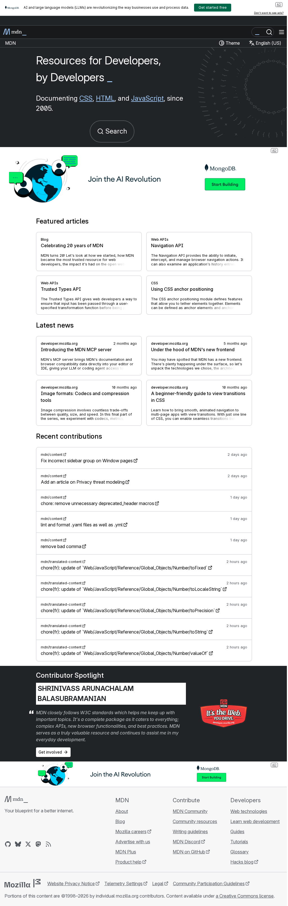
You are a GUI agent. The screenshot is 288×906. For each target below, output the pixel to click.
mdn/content (51, 454)
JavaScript (147, 98)
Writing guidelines (190, 831)
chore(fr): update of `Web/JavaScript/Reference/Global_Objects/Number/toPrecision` (128, 610)
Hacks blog (241, 862)
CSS (86, 98)
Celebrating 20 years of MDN (72, 245)
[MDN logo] (16, 799)
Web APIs (159, 239)
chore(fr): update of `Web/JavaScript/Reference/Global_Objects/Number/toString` (124, 632)
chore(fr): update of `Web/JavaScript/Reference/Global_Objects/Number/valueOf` (124, 653)
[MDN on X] (28, 844)
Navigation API (167, 245)
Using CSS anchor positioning (182, 289)
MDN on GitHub (189, 852)
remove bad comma (61, 546)
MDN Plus (125, 852)
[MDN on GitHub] (7, 844)
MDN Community (190, 811)
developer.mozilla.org (59, 343)
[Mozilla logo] (22, 883)
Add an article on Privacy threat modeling (83, 482)
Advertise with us (132, 841)
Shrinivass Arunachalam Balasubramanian (86, 693)
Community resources (195, 821)
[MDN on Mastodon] (38, 844)
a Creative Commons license (245, 896)
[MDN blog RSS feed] (48, 844)
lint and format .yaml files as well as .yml (82, 525)
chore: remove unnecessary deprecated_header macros (97, 503)
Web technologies (248, 811)
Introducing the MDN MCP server (76, 349)
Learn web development (255, 821)
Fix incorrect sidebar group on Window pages (87, 460)
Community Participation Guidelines (209, 883)
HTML (105, 98)
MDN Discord (186, 841)
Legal (157, 883)
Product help (128, 862)
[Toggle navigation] (281, 32)
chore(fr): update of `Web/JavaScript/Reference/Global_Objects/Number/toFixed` (124, 568)
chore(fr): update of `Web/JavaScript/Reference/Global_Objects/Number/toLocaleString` (131, 589)
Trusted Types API (61, 289)
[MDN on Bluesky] (18, 844)
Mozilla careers (131, 831)
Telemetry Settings (123, 883)
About (121, 811)
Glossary (239, 852)
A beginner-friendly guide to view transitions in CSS (198, 397)
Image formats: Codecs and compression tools (85, 397)
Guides (237, 831)
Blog (44, 239)
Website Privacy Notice (71, 883)
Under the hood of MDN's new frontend (193, 349)
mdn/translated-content (61, 562)
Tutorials (239, 841)
